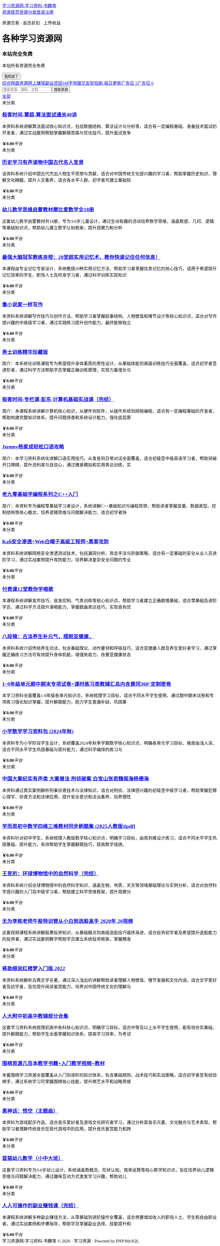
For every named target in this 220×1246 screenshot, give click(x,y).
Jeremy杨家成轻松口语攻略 (33, 446)
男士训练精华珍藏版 (25, 352)
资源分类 (27, 12)
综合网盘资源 (15, 83)
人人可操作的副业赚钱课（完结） (40, 1205)
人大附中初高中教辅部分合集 (35, 1016)
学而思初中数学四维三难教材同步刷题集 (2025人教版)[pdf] (68, 826)
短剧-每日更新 (107, 83)
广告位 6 (145, 83)
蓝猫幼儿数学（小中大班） (32, 1158)
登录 (40, 12)
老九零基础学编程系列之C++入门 (40, 494)
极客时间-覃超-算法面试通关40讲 (39, 114)
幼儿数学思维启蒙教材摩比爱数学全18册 (48, 209)
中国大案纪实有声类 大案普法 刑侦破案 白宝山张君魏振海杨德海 (75, 778)
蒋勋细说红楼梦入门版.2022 (33, 968)
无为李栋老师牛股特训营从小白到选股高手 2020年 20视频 (67, 921)
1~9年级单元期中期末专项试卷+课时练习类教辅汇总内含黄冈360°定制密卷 (86, 684)
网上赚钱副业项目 (45, 83)
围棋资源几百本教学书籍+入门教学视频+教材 (53, 1063)
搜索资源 (61, 90)
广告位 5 (129, 83)
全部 (6, 96)
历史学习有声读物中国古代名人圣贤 (43, 162)
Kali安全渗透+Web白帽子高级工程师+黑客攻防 (55, 541)
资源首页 (10, 12)
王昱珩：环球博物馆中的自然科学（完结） (50, 873)
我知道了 (11, 76)
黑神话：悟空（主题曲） (30, 1111)
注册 (49, 12)
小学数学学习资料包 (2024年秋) (38, 731)
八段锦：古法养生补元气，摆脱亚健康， (48, 636)
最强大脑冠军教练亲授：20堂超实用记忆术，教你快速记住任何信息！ (81, 257)
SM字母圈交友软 (78, 83)
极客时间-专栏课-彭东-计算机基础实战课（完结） (58, 399)
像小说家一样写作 (22, 304)
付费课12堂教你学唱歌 (27, 589)
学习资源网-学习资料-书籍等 (29, 5)
